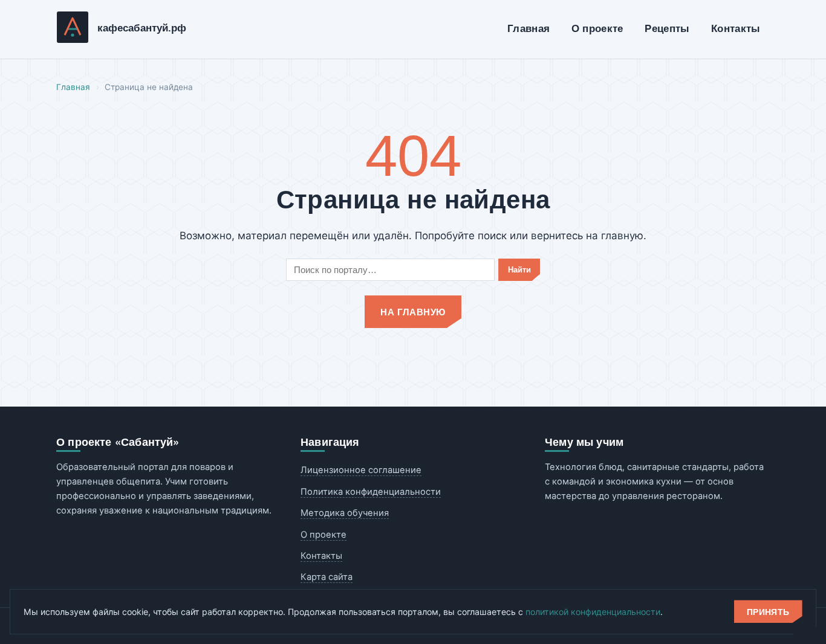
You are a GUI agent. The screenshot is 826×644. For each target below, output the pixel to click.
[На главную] (72, 29)
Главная (528, 28)
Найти (519, 269)
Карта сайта (327, 577)
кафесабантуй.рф (141, 28)
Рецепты (667, 28)
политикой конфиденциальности (592, 612)
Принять (768, 611)
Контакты (736, 28)
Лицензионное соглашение (361, 470)
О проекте (597, 28)
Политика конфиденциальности (371, 491)
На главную (413, 311)
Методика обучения (345, 512)
